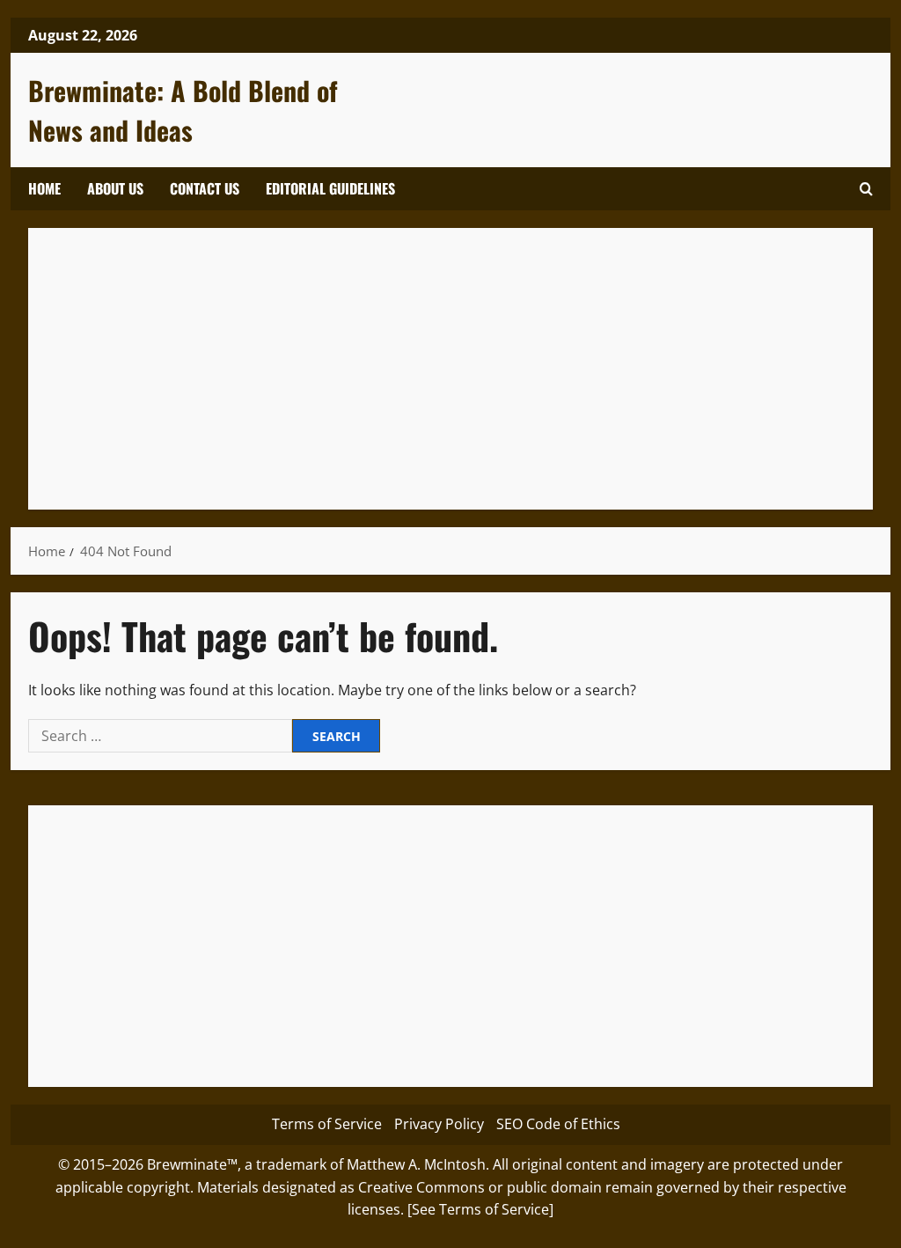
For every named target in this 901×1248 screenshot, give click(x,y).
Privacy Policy (439, 1124)
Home (44, 188)
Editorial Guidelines (330, 188)
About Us (115, 188)
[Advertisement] (450, 369)
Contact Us (204, 188)
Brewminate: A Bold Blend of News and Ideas (183, 110)
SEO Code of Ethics (558, 1124)
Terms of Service (327, 1124)
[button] (866, 189)
